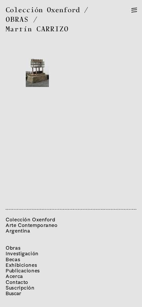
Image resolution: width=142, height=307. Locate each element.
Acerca (14, 276)
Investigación (22, 253)
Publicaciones (23, 270)
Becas (13, 259)
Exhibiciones (21, 265)
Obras (13, 248)
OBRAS (17, 20)
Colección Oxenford (43, 10)
